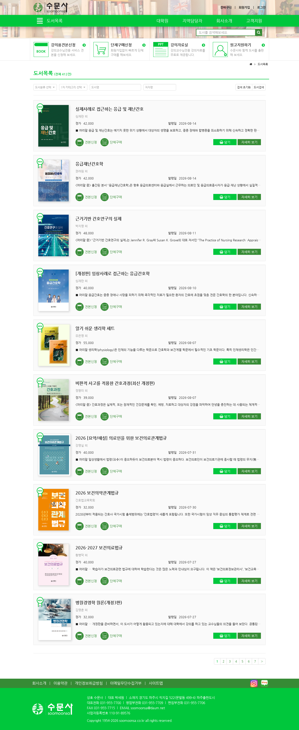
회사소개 (224, 20)
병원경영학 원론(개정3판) (98, 602)
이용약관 (60, 683)
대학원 (162, 20)
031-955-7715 (104, 708)
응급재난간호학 (89, 163)
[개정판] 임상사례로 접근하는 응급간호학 (112, 273)
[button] (45, 87)
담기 (226, 142)
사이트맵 (156, 683)
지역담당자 (192, 20)
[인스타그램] (254, 683)
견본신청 (91, 142)
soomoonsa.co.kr (131, 720)
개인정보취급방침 (89, 683)
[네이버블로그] (264, 683)
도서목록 (43, 73)
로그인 (261, 7)
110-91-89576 (119, 713)
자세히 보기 (249, 142)
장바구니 (225, 7)
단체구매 (116, 142)
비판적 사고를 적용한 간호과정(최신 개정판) (115, 383)
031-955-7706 (194, 703)
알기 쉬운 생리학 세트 (95, 328)
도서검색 (259, 87)
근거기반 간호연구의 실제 (98, 218)
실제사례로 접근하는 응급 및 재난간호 (109, 108)
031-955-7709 (152, 703)
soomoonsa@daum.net (148, 708)
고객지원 (254, 20)
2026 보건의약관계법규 (97, 492)
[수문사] (50, 7)
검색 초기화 (244, 87)
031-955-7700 (110, 703)
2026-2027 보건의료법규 (99, 547)
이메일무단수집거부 (126, 683)
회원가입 (244, 7)
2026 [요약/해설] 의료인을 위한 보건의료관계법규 (121, 437)
